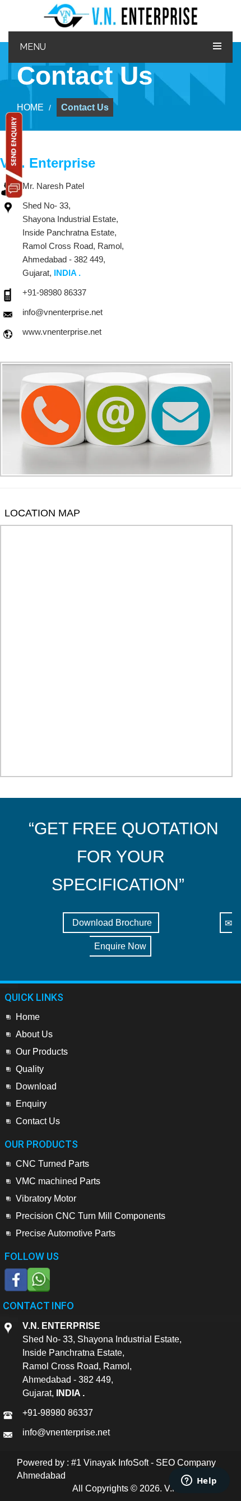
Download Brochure (111, 922)
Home (28, 1017)
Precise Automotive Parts (65, 1233)
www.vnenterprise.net (61, 331)
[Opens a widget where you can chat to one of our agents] (199, 1481)
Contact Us (85, 107)
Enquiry (31, 1104)
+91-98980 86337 (54, 292)
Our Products (42, 1051)
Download (36, 1086)
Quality (30, 1069)
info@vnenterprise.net (62, 312)
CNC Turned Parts (52, 1164)
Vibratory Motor (46, 1198)
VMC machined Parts (58, 1181)
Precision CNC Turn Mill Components (90, 1216)
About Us (34, 1034)
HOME (30, 107)
